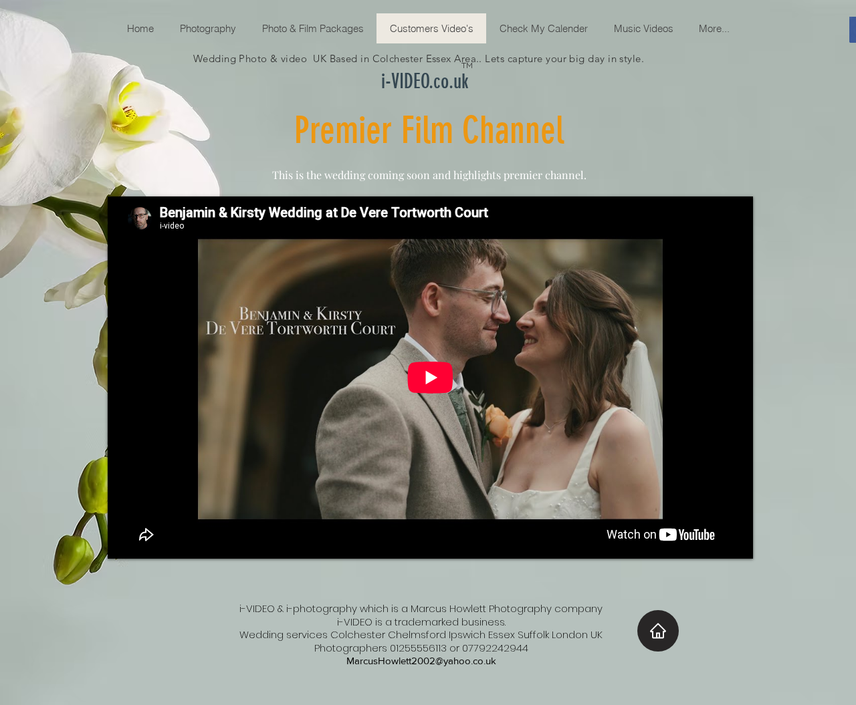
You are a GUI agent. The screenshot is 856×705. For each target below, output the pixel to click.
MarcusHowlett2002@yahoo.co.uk (421, 660)
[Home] (658, 631)
